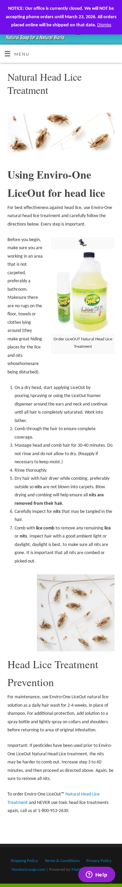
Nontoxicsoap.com (28, 869)
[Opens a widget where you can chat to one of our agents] (96, 875)
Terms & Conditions (62, 861)
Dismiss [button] (104, 25)
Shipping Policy (24, 861)
